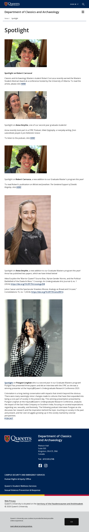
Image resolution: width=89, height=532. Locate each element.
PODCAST (9, 418)
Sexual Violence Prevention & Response (22, 490)
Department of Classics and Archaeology (32, 12)
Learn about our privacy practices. (21, 526)
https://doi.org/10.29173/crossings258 (28, 284)
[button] (82, 4)
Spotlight (9, 382)
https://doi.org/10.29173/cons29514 (47, 292)
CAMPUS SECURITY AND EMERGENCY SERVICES (25, 475)
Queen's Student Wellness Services (21, 486)
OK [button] (71, 522)
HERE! (23, 84)
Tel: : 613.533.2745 (46, 459)
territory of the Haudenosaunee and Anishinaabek (60, 503)
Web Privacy (10, 501)
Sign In (73, 4)
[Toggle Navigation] (82, 12)
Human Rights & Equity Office (18, 479)
